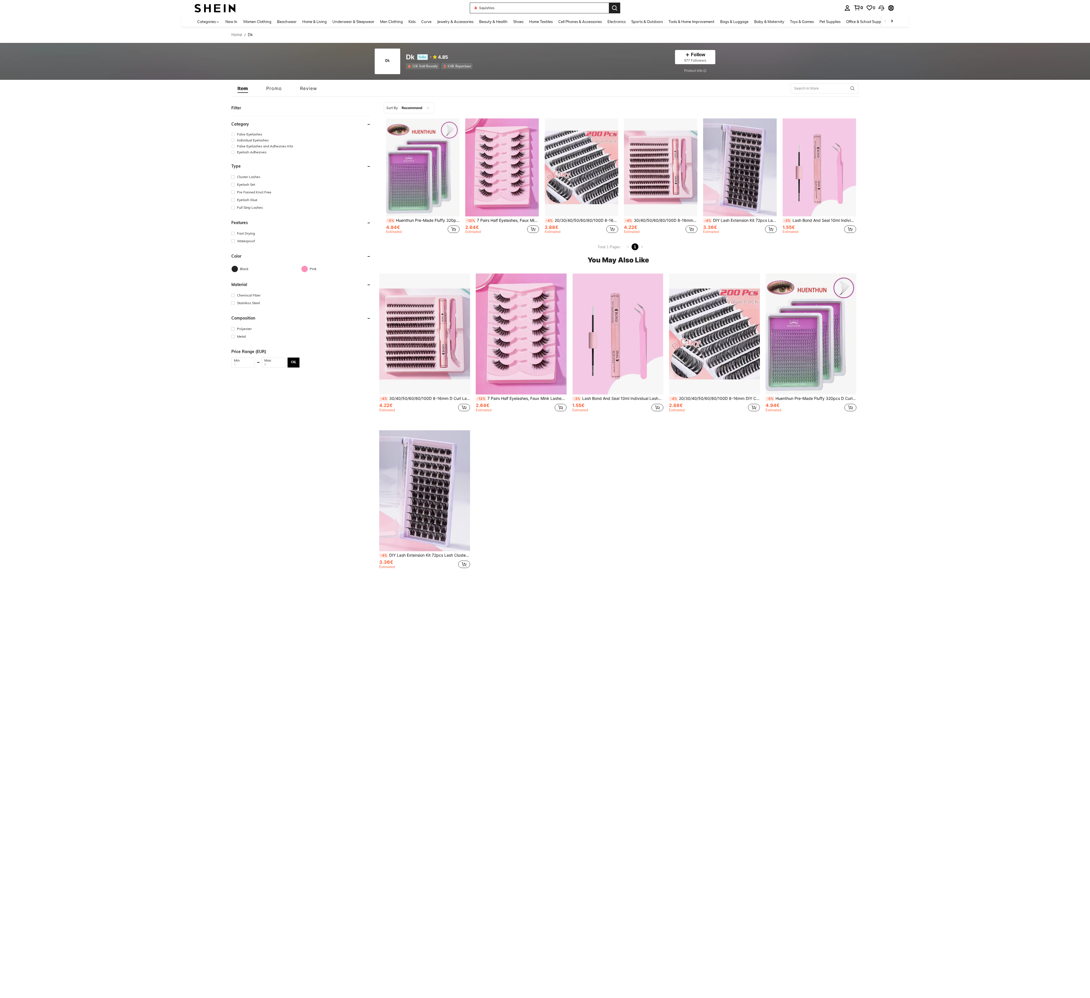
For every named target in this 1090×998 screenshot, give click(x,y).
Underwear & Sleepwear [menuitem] (353, 21)
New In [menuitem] (231, 21)
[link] (858, 7)
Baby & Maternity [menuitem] (769, 21)
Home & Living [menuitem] (314, 21)
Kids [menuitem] (412, 21)
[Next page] (641, 246)
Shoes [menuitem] (518, 21)
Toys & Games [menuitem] (802, 21)
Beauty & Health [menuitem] (493, 21)
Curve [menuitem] (426, 21)
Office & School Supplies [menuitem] (866, 21)
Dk (410, 57)
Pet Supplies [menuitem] (829, 21)
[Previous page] (628, 246)
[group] (301, 134)
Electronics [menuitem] (616, 21)
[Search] (614, 8)
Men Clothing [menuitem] (391, 21)
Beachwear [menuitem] (287, 21)
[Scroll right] (892, 21)
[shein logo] (215, 8)
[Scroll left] (885, 21)
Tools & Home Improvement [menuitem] (691, 21)
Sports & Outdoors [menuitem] (647, 21)
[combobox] (409, 108)
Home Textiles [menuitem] (541, 21)
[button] (881, 8)
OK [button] (293, 362)
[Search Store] (852, 88)
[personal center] (847, 8)
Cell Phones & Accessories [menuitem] (580, 21)
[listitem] (423, 66)
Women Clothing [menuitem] (257, 21)
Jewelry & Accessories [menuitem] (455, 21)
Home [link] (236, 34)
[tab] (243, 88)
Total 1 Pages (609, 247)
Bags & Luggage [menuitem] (734, 21)
